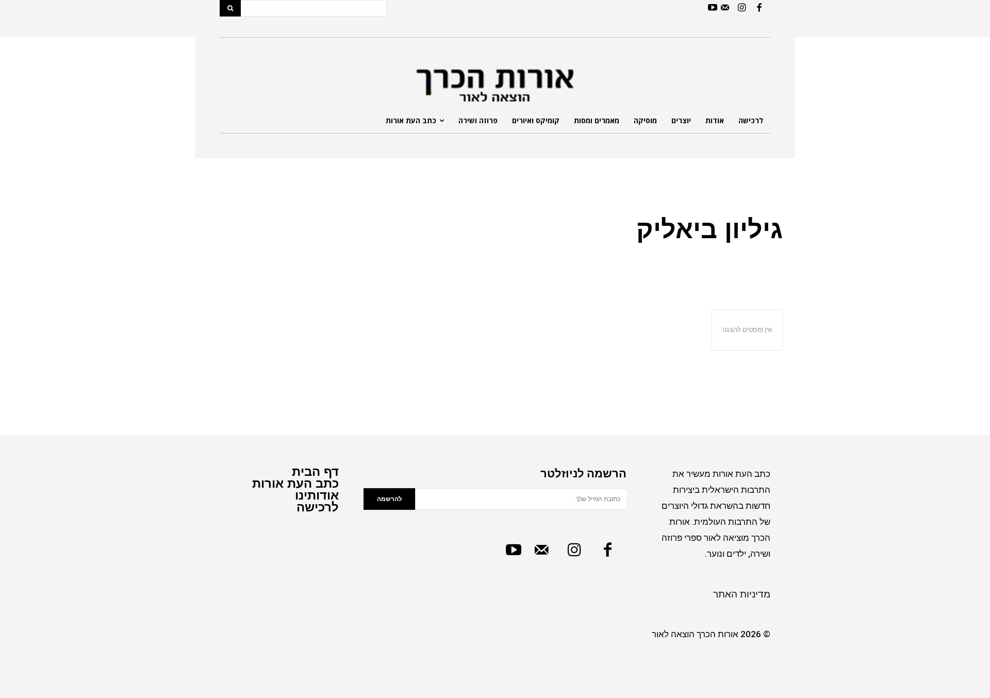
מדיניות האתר (741, 594)
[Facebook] (759, 8)
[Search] (230, 8)
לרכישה (317, 507)
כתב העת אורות (295, 483)
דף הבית (315, 471)
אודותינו (317, 495)
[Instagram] (742, 8)
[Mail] (725, 8)
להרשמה (389, 499)
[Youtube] (712, 8)
